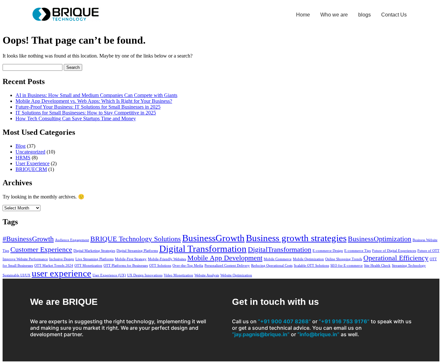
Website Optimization (236, 275)
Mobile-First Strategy (131, 259)
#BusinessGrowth (28, 239)
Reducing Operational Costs (272, 265)
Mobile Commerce (278, 259)
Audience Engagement (72, 240)
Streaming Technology (409, 265)
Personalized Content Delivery (227, 265)
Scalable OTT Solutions (311, 265)
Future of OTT (428, 250)
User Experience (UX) (109, 275)
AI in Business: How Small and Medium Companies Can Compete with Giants (96, 95)
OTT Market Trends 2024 (53, 265)
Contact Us (394, 14)
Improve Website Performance (25, 259)
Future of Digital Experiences (394, 250)
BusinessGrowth (213, 238)
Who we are (334, 14)
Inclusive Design (61, 259)
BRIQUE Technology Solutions (135, 239)
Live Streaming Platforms (94, 259)
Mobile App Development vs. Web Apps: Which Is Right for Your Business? (94, 101)
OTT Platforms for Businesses (126, 265)
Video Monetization (178, 275)
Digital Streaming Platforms (137, 250)
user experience (61, 273)
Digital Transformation (203, 248)
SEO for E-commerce (346, 265)
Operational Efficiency (395, 258)
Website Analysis (206, 275)
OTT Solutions (160, 265)
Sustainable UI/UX (16, 275)
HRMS (23, 157)
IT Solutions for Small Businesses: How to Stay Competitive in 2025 (86, 112)
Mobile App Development (224, 258)
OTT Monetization (88, 265)
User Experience (33, 163)
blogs (364, 14)
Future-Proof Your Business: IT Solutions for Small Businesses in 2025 (88, 107)
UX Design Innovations (144, 275)
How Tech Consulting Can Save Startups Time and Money (76, 118)
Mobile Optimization (308, 259)
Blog (21, 146)
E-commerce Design (328, 250)
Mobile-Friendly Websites (167, 259)
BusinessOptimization (379, 239)
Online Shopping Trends (343, 259)
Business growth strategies (296, 238)
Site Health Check (377, 265)
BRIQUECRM (31, 169)
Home (303, 14)
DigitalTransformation (279, 249)
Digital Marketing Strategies (94, 250)
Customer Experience (41, 249)
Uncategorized (30, 152)
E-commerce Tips (357, 250)
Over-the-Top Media (187, 265)
